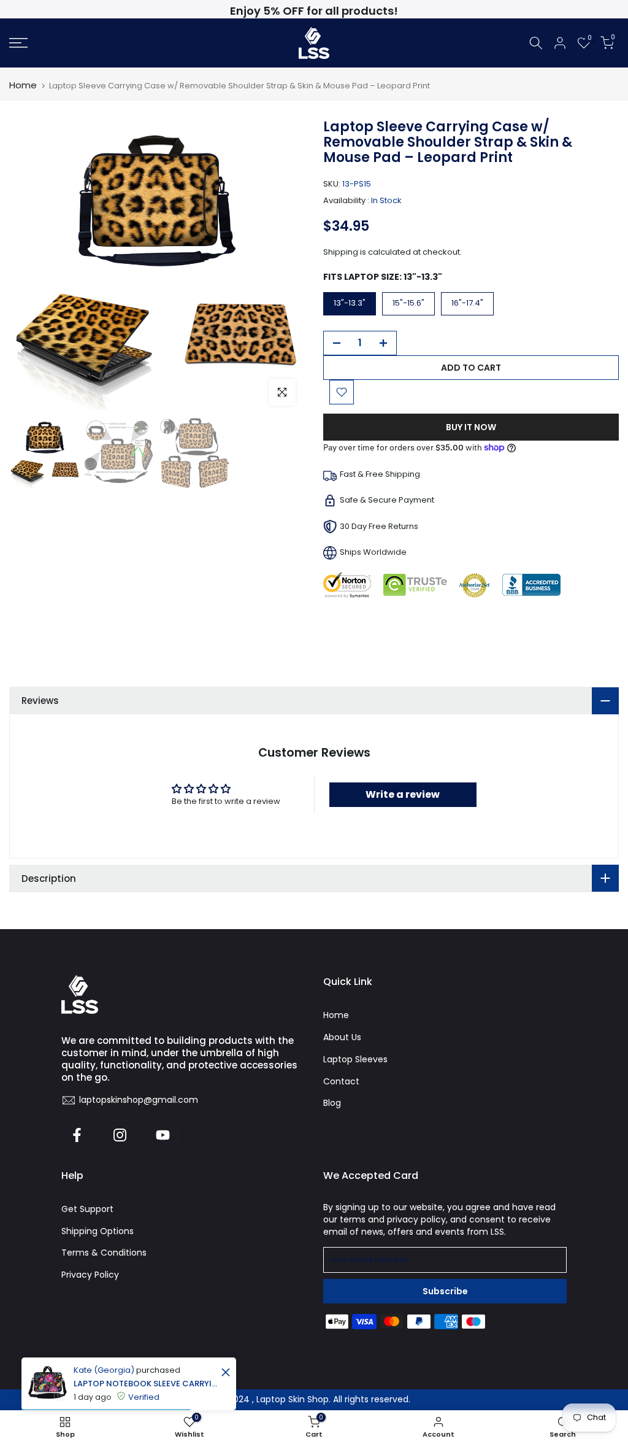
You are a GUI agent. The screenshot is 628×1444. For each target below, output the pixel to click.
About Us (342, 1037)
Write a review (403, 794)
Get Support (87, 1209)
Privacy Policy (90, 1274)
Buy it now (471, 427)
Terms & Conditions (104, 1252)
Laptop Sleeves (355, 1059)
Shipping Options (97, 1231)
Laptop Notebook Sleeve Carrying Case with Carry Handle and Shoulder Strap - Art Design (146, 1383)
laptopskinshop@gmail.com (138, 1100)
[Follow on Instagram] (119, 1135)
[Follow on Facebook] (76, 1135)
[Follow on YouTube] (162, 1135)
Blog (332, 1103)
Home (23, 85)
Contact (341, 1081)
